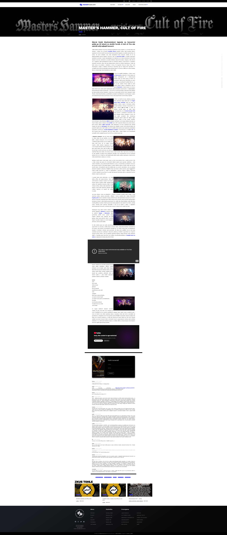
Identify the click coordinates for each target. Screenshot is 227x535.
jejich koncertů (106, 124)
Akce (134, 4)
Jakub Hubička (118, 533)
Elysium (139, 513)
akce (92, 517)
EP (132, 129)
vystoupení (104, 126)
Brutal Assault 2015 (130, 110)
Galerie (127, 4)
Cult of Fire (120, 477)
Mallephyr (124, 524)
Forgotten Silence (142, 517)
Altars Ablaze (125, 522)
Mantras (103, 211)
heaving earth (125, 519)
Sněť (138, 524)
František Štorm (112, 51)
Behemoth (107, 213)
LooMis (131, 533)
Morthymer (140, 519)
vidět (107, 121)
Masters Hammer (99, 477)
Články (120, 4)
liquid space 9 (125, 513)
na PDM (110, 122)
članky (92, 515)
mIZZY (80, 34)
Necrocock (118, 75)
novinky (93, 513)
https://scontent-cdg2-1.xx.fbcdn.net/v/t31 (124, 387)
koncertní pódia (120, 56)
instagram (93, 524)
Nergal (100, 213)
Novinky (112, 4)
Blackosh (119, 87)
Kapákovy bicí (95, 197)
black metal (127, 477)
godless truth (141, 515)
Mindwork (139, 522)
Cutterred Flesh (125, 515)
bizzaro (128, 533)
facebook (93, 522)
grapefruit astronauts (127, 517)
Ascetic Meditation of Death (111, 129)
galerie (92, 519)
